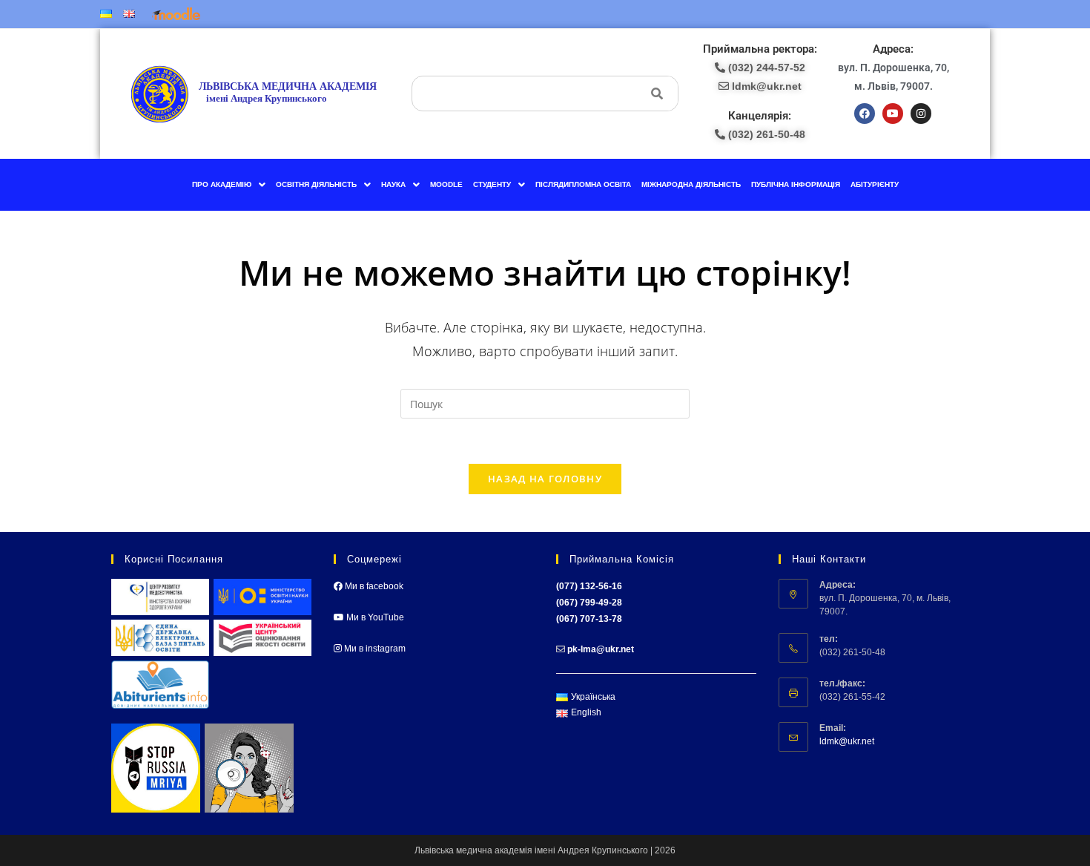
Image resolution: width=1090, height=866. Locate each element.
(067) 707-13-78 (589, 619)
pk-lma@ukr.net (600, 649)
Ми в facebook (373, 586)
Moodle (446, 184)
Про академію (221, 184)
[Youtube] (892, 113)
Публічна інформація (795, 184)
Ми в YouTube (374, 617)
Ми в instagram (374, 648)
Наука (393, 184)
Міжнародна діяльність (691, 184)
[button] (229, 185)
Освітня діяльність (316, 184)
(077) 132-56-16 (589, 586)
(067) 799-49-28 (589, 602)
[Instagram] (921, 113)
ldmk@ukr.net (846, 741)
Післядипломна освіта (583, 184)
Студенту (492, 184)
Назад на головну (545, 478)
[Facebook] (864, 113)
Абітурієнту (874, 184)
